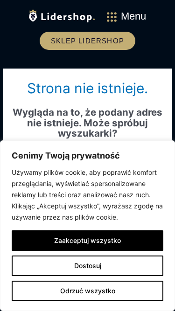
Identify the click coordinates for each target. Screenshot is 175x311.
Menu (133, 16)
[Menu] (112, 17)
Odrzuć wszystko (87, 291)
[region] (87, 225)
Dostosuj (87, 266)
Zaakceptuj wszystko (87, 240)
